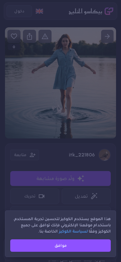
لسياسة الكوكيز (73, 231)
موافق (61, 245)
